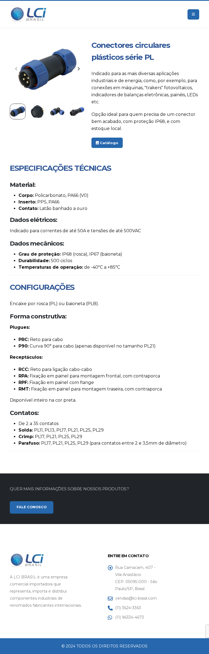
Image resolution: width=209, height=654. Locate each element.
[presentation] (16, 69)
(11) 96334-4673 (129, 617)
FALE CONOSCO (32, 507)
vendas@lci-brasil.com (136, 598)
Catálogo (108, 143)
